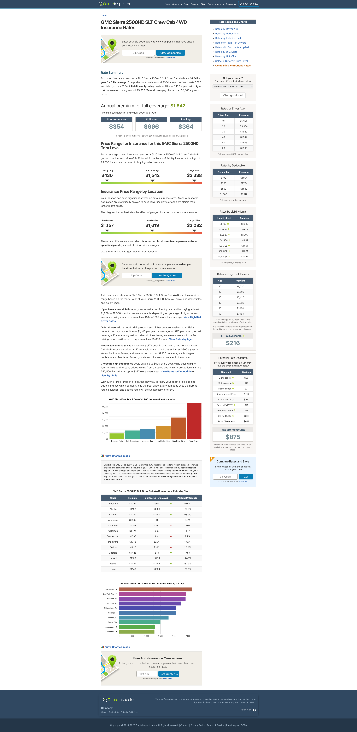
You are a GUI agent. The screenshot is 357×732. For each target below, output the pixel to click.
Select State (190, 4)
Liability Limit (109, 375)
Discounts (231, 4)
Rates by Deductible (226, 33)
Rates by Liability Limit (228, 38)
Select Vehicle (172, 4)
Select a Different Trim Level (231, 60)
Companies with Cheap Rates (233, 65)
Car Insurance (214, 4)
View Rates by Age (180, 339)
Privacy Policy (197, 725)
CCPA (244, 725)
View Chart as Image (117, 455)
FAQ (203, 4)
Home (104, 15)
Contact (184, 725)
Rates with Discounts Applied (232, 47)
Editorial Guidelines (129, 712)
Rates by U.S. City (225, 56)
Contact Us (114, 712)
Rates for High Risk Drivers (230, 42)
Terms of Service (215, 725)
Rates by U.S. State (226, 51)
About (104, 712)
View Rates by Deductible (176, 371)
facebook (254, 710)
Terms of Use (170, 57)
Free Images (232, 725)
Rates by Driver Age (226, 28)
